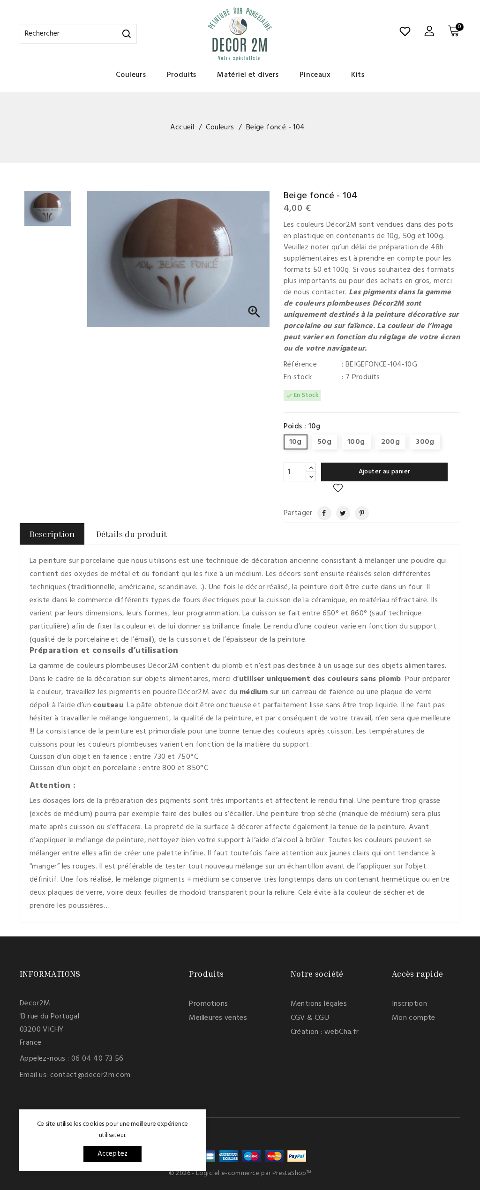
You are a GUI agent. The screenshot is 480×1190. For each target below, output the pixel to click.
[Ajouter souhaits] (338, 488)
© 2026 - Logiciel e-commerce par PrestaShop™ (240, 1173)
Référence (300, 364)
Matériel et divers (247, 75)
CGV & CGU (310, 1018)
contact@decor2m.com (90, 1075)
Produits (181, 75)
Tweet (339, 513)
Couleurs (131, 75)
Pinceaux (315, 75)
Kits (357, 75)
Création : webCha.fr (325, 1032)
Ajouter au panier (385, 471)
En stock (298, 377)
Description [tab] (52, 534)
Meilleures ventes (218, 1018)
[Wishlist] (405, 31)
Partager (320, 513)
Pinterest (358, 513)
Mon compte (413, 1018)
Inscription (409, 1004)
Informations (50, 973)
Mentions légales (319, 1004)
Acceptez (113, 1154)
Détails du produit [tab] (131, 534)
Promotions (208, 1004)
